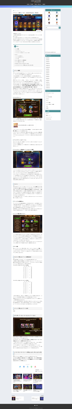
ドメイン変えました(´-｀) (36, 6)
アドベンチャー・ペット (50, 93)
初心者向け (49, 17)
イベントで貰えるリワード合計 (19, 61)
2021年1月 (47, 61)
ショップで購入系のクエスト (20, 57)
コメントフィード (49, 117)
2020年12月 (48, 63)
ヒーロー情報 (48, 102)
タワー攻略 (17, 58)
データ (49, 24)
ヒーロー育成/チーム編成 (50, 104)
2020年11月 (48, 65)
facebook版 (40, 371)
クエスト (16, 54)
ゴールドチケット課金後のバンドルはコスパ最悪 (22, 52)
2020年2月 (47, 80)
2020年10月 (48, 67)
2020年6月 (47, 74)
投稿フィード (48, 115)
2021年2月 (47, 59)
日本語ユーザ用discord (38, 4)
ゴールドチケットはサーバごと (20, 51)
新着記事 (44, 4)
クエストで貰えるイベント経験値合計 (20, 60)
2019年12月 (48, 84)
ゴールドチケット (18, 50)
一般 (46, 106)
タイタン (57, 17)
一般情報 (57, 24)
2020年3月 (47, 78)
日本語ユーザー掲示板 (30, 4)
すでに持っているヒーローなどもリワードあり (22, 63)
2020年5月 (47, 76)
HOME (36, 405)
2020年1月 (47, 82)
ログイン (47, 113)
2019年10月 (48, 87)
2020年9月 (47, 69)
